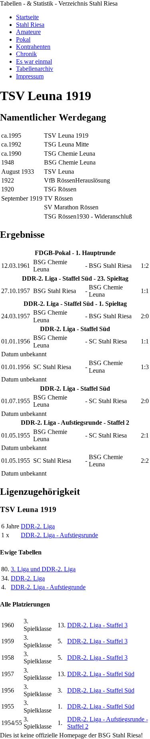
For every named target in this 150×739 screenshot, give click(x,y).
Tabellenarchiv (34, 68)
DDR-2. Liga (38, 526)
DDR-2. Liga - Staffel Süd (100, 674)
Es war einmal (34, 61)
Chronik (26, 53)
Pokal (23, 39)
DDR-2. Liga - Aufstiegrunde (48, 587)
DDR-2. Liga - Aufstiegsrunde (59, 535)
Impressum (30, 76)
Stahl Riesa (30, 24)
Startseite (27, 17)
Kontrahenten (33, 46)
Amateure (28, 31)
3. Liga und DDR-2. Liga (43, 569)
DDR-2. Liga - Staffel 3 (97, 625)
